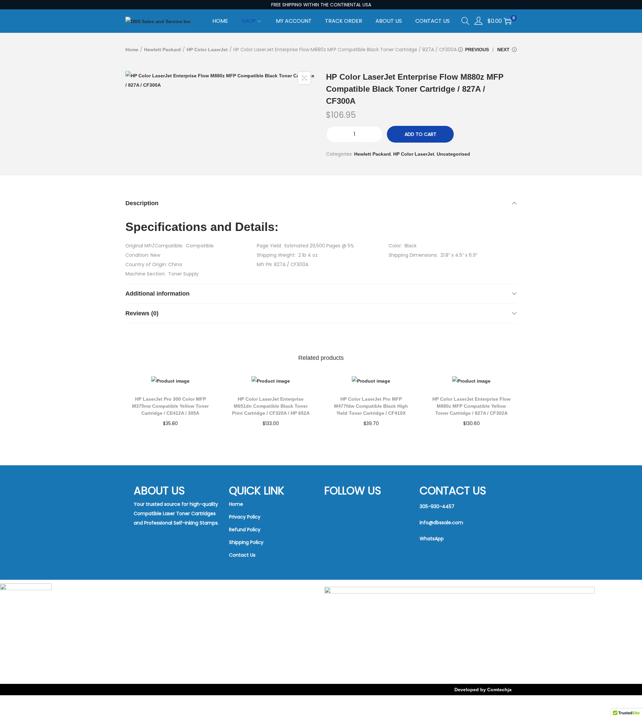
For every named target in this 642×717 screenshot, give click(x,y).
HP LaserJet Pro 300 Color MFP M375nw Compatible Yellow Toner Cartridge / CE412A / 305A (170, 406)
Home (131, 49)
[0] (508, 21)
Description (141, 203)
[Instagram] (351, 533)
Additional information (157, 293)
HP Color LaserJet (207, 49)
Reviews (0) (141, 313)
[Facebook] (351, 507)
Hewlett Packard (162, 49)
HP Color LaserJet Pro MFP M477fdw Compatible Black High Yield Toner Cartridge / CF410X (371, 406)
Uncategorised (453, 154)
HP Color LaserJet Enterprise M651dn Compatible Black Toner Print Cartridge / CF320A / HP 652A (271, 406)
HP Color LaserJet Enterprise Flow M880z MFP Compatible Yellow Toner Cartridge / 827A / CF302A (471, 406)
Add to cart (420, 134)
